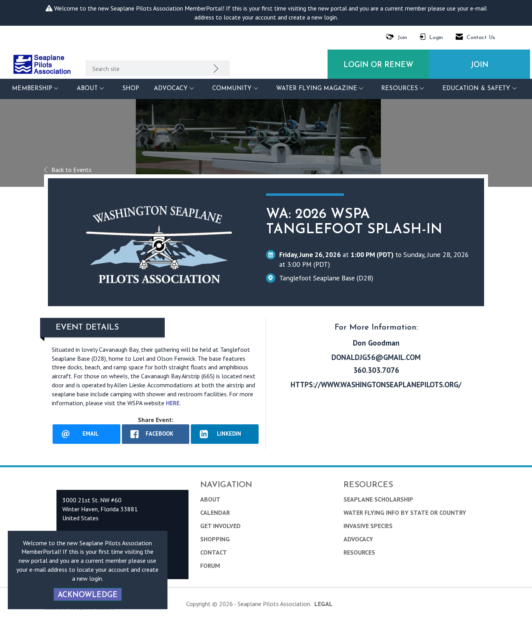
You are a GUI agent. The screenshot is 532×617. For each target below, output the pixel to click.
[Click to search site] (215, 70)
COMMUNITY (233, 89)
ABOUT (88, 89)
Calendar (215, 512)
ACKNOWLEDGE (88, 595)
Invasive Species (368, 526)
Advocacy (358, 539)
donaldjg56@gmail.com (376, 357)
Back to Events (71, 170)
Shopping (215, 539)
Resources (359, 552)
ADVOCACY (172, 89)
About (210, 499)
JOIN (479, 65)
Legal (323, 604)
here (173, 403)
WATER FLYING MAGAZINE (317, 89)
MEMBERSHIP (33, 89)
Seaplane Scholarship (378, 499)
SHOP (130, 89)
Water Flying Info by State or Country (405, 512)
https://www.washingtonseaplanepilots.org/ (376, 384)
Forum (210, 565)
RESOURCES (400, 89)
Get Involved (220, 526)
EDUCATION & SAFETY (477, 89)
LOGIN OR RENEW (378, 65)
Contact (213, 552)
